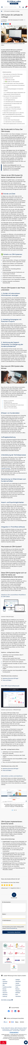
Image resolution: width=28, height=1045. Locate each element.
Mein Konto (23, 7)
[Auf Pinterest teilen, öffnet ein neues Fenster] (10, 24)
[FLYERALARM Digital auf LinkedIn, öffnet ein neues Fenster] (15, 1012)
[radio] (2, 885)
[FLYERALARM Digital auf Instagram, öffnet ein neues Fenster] (12, 1012)
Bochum (17, 989)
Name (4, 914)
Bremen (4, 989)
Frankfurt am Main (7, 987)
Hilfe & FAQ (7, 1027)
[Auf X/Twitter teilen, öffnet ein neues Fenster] (4, 24)
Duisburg (5, 996)
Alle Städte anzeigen (6, 1000)
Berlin (4, 979)
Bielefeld (18, 992)
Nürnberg (5, 994)
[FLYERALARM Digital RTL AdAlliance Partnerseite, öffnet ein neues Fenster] (19, 960)
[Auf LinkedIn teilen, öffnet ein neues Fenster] (8, 24)
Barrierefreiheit (23, 1029)
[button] (26, 1042)
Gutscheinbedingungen (7, 1030)
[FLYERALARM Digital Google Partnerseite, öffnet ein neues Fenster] (13, 967)
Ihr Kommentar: (6, 902)
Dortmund (18, 985)
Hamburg (5, 981)
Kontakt (2, 1027)
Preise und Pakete (7, 680)
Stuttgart (18, 979)
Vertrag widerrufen (14, 1032)
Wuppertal (18, 990)
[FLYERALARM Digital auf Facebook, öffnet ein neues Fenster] (9, 1012)
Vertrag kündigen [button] (16, 1030)
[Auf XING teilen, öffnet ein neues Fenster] (6, 24)
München (5, 983)
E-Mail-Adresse (6, 920)
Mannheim (18, 996)
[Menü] (2, 7)
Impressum (23, 1030)
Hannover (5, 992)
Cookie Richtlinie (6, 1029)
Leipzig (17, 983)
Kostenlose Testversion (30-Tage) (10, 678)
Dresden (5, 990)
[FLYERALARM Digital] (14, 3)
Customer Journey (5, 468)
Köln (4, 985)
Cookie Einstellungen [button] (14, 1029)
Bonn (17, 994)
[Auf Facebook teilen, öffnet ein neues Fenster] (1, 24)
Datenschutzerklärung (11, 928)
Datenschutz (20, 1027)
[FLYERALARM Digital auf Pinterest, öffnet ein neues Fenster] (18, 1012)
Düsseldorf (18, 981)
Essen (17, 987)
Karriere (12, 1027)
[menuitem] (2, 7)
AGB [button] (16, 1027)
